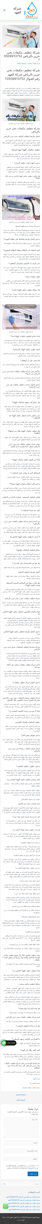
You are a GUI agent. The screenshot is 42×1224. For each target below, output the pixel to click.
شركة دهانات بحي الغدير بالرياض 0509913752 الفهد (24, 1200)
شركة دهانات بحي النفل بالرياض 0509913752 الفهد (24, 1209)
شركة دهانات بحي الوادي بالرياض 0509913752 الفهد (24, 1203)
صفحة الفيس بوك (34, 1083)
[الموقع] (21, 1159)
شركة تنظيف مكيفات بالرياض (31, 1087)
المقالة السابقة (21, 1095)
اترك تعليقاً (36, 63)
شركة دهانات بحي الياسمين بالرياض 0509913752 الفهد (23, 1197)
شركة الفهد (17, 10)
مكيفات (30, 63)
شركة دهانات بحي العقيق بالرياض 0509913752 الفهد (24, 1206)
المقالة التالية (21, 1100)
